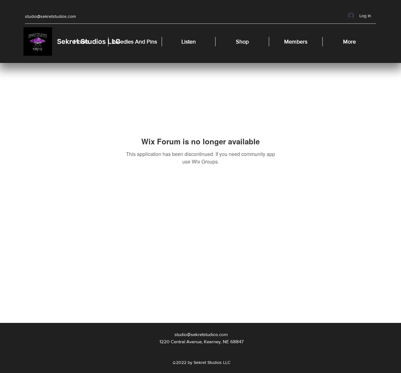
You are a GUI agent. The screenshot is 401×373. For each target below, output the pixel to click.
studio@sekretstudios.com (50, 16)
